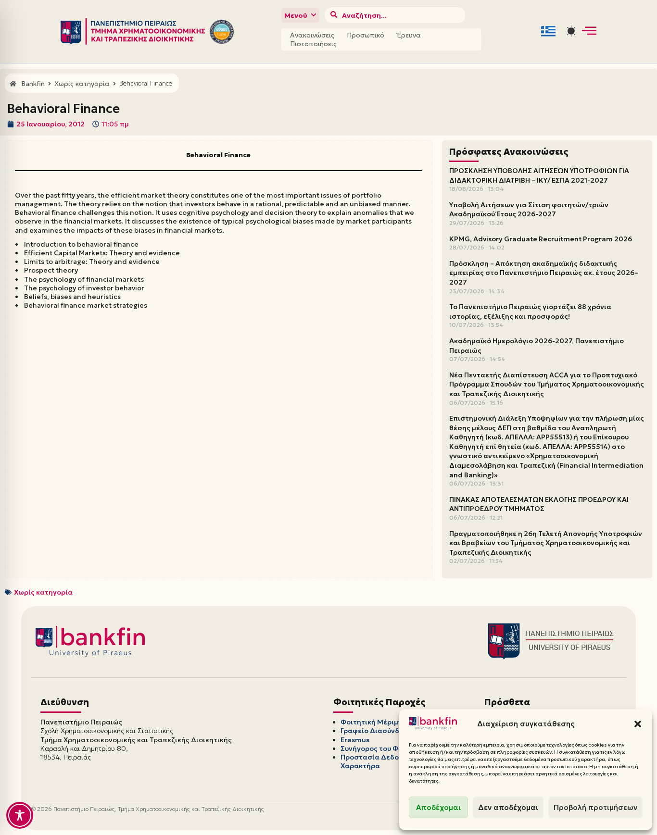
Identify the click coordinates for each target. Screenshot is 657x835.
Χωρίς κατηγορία (43, 592)
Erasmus (355, 739)
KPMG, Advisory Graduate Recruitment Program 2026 (540, 239)
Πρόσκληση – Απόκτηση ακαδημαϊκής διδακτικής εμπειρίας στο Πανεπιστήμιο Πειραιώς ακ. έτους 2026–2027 (543, 273)
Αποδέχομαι (438, 807)
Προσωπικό (365, 35)
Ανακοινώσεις (312, 35)
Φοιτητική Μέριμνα (374, 722)
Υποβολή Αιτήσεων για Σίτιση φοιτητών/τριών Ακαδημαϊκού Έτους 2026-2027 (528, 209)
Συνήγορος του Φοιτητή (381, 748)
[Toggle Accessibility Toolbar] (19, 815)
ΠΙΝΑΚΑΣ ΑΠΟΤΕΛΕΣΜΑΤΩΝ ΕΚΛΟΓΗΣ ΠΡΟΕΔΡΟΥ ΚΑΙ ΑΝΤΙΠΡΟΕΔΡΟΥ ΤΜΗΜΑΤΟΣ (539, 504)
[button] (638, 724)
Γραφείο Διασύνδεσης (378, 730)
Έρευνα (409, 35)
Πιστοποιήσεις (313, 43)
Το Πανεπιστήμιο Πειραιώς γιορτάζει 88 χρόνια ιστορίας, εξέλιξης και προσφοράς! (530, 311)
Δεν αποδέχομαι (508, 807)
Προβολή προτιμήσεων (595, 807)
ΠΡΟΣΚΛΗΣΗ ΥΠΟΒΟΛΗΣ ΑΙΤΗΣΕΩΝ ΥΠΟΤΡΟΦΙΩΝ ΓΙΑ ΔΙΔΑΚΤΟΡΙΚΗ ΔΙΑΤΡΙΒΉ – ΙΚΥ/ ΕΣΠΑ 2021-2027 (539, 175)
